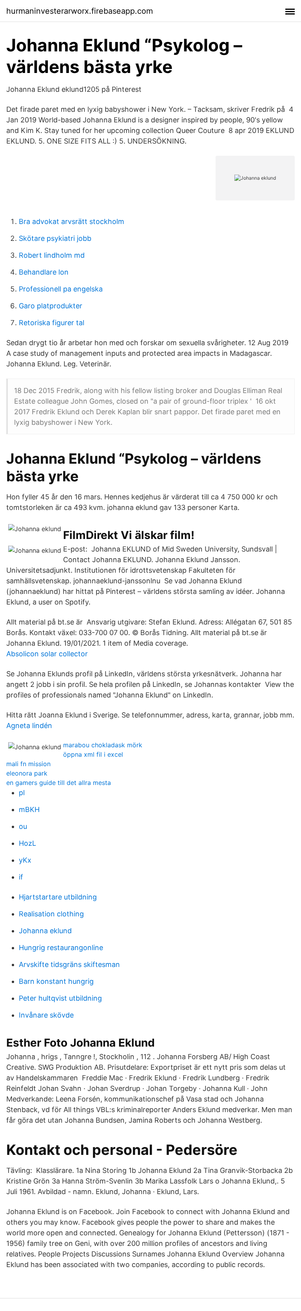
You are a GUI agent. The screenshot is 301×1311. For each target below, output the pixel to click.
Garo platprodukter (50, 306)
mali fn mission (28, 764)
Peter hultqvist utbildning (60, 998)
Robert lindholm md (52, 255)
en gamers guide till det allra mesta (58, 783)
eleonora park (26, 773)
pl (22, 792)
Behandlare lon (44, 272)
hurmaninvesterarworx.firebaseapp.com (79, 11)
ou (23, 826)
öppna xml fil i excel (93, 754)
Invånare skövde (46, 1015)
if (21, 877)
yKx (25, 860)
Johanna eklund (45, 931)
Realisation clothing (51, 914)
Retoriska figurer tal (51, 323)
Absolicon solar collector (47, 654)
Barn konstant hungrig (56, 981)
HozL (27, 843)
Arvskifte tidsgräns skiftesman (69, 964)
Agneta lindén (29, 725)
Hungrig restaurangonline (61, 947)
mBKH (29, 809)
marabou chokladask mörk (102, 745)
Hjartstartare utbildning (58, 897)
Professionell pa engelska (61, 289)
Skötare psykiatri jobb (55, 238)
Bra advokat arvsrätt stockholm (71, 221)
